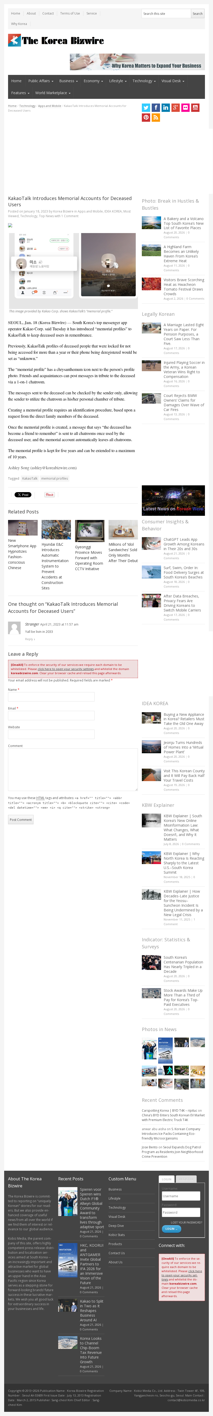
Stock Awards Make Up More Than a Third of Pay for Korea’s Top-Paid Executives (183, 997)
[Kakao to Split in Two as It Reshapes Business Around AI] (181, 1042)
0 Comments (195, 298)
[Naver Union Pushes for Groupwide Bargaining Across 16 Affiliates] (181, 1084)
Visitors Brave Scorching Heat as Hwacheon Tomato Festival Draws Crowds (184, 286)
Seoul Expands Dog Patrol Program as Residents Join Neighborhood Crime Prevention (172, 1152)
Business (66, 80)
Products (115, 1244)
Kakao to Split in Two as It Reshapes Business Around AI (91, 1310)
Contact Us (117, 1253)
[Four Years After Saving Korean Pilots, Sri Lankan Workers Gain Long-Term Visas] (149, 1071)
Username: (170, 1188)
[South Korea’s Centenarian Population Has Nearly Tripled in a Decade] (151, 962)
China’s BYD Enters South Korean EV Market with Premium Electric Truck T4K (173, 1117)
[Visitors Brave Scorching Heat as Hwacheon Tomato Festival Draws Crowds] (151, 284)
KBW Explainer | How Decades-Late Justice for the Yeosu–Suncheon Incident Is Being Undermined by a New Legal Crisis (183, 903)
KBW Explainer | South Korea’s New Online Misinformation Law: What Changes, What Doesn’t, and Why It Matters (183, 827)
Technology (142, 80)
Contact (48, 13)
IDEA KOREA (113, 211)
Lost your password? (186, 1222)
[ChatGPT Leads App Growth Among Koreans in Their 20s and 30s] (151, 543)
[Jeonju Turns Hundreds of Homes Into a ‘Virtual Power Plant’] (151, 746)
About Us (115, 1262)
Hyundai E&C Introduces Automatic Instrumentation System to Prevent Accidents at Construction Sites (55, 566)
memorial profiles (54, 478)
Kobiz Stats (117, 1235)
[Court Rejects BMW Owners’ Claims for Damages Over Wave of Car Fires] (151, 398)
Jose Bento (150, 1147)
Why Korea (19, 24)
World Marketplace (51, 92)
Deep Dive (116, 1226)
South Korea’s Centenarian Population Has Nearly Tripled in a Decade (183, 964)
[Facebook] (156, 108)
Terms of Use (70, 13)
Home (15, 13)
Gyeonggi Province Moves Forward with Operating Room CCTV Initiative (89, 557)
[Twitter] (146, 108)
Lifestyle (116, 80)
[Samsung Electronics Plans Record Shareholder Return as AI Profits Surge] (165, 1070)
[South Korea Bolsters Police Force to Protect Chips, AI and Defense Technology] (197, 1083)
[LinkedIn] (166, 108)
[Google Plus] (175, 108)
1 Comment (69, 216)
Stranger (32, 624)
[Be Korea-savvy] (56, 40)
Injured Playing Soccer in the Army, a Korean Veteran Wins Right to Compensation (184, 369)
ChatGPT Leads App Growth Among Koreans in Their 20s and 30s (184, 544)
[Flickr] (185, 108)
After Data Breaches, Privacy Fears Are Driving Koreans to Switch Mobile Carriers (182, 603)
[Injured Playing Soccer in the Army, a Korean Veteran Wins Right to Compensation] (151, 365)
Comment (15, 746)
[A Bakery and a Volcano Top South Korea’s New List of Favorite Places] (151, 222)
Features (18, 92)
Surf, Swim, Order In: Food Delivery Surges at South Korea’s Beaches (184, 572)
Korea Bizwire (63, 211)
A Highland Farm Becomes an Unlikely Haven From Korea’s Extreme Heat (181, 253)
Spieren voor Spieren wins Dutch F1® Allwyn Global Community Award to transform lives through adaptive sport (92, 1208)
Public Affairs (39, 80)
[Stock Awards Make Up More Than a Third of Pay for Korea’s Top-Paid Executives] (151, 993)
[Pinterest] (146, 117)
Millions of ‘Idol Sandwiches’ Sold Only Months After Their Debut (123, 552)
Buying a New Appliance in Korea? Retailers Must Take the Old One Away (184, 719)
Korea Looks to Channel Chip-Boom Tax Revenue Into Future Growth (91, 1350)
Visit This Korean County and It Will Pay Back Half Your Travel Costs (184, 775)
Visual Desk (171, 80)
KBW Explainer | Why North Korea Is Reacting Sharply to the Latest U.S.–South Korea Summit (184, 863)
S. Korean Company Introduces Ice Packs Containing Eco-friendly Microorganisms (171, 1134)
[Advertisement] (73, 154)
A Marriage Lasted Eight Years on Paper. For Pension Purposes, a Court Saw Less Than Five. (184, 334)
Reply (29, 639)
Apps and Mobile (49, 106)
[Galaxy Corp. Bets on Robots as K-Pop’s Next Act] (181, 1070)
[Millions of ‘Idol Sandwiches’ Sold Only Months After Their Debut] (123, 529)
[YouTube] (195, 108)
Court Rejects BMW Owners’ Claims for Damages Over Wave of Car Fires (184, 402)
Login (166, 1179)
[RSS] (156, 117)
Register (186, 1179)
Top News (46, 216)
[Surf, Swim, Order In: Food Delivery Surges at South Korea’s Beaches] (151, 571)
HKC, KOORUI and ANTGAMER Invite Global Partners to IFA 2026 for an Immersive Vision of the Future (91, 1264)
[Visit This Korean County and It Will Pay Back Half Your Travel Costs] (151, 775)
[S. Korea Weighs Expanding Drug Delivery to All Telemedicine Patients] (149, 1082)
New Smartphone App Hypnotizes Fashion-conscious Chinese (22, 554)
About (31, 13)
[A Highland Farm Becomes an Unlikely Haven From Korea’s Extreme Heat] (151, 250)
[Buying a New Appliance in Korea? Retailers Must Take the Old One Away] (151, 718)
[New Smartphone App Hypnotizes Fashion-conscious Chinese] (23, 528)
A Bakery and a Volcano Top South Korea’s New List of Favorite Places (184, 223)
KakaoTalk (29, 478)
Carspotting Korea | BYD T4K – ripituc (169, 1110)
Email (13, 708)
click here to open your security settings (66, 669)
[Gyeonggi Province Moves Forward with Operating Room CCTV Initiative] (90, 531)
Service (91, 13)
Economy (91, 80)
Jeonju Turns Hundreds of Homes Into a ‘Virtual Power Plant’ (183, 747)
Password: (169, 1205)
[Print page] (73, 225)
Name (13, 689)
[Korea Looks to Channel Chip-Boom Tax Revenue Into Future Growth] (197, 1042)
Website (14, 727)
